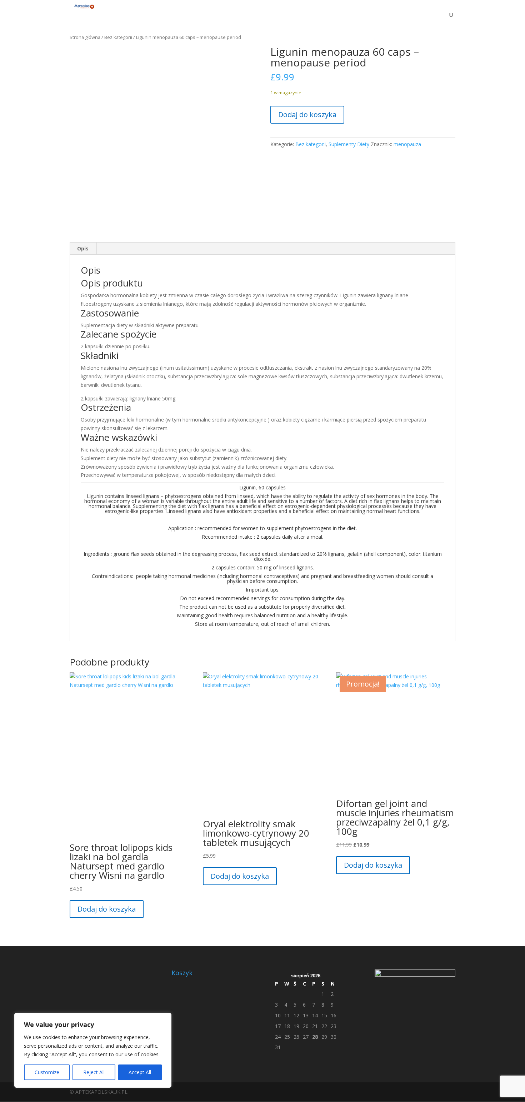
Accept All (140, 1072)
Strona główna (85, 37)
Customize (47, 1072)
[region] (92, 1050)
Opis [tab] (83, 248)
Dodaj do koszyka (307, 114)
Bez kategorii (118, 37)
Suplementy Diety (349, 144)
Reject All (94, 1072)
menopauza (407, 144)
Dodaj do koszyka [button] (107, 909)
